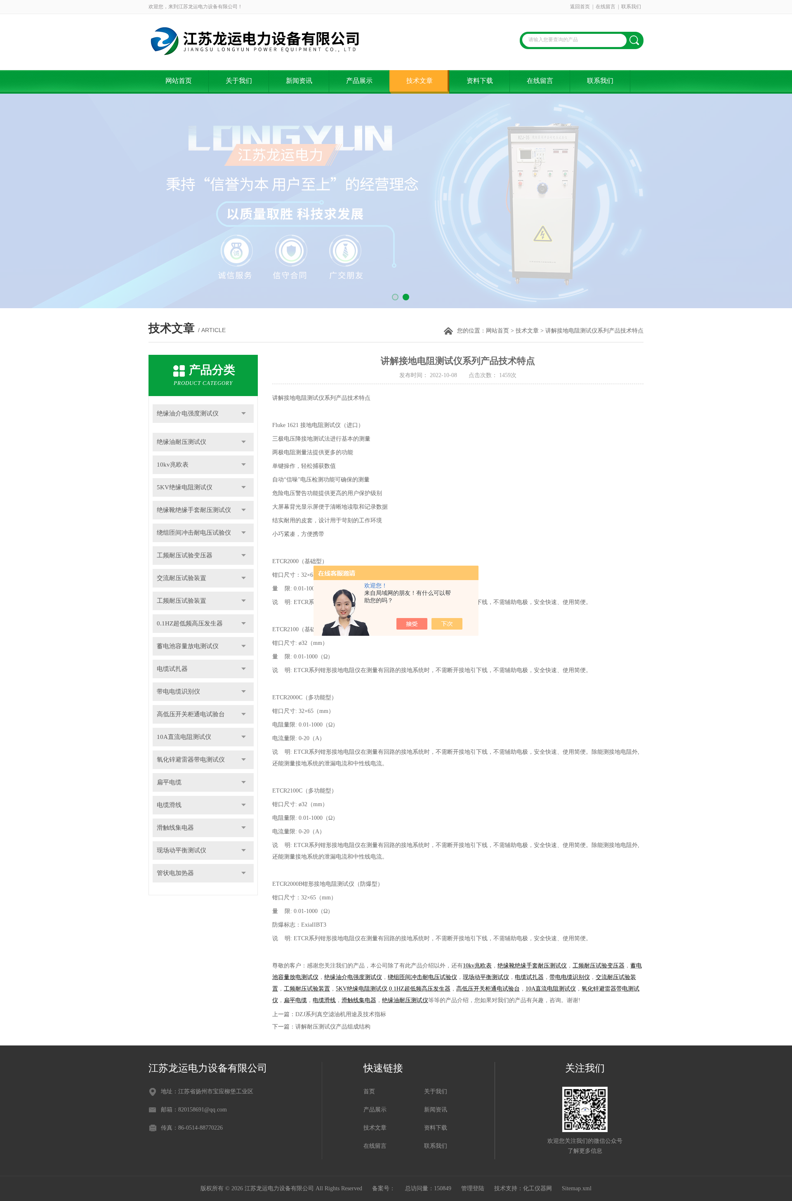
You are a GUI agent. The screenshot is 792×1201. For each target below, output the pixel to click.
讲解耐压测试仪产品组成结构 (332, 1027)
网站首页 (178, 80)
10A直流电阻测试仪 (184, 737)
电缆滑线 (169, 805)
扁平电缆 (169, 782)
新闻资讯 (299, 80)
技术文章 (419, 80)
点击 (243, 413)
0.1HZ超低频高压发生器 (190, 623)
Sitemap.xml (577, 1188)
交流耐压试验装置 (181, 578)
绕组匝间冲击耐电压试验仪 (194, 532)
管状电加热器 (175, 873)
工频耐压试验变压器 (184, 555)
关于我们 (239, 80)
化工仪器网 (537, 1188)
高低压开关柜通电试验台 (191, 714)
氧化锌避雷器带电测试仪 (191, 759)
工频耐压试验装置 (181, 600)
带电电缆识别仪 (178, 691)
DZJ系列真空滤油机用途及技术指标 (340, 1014)
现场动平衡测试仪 (181, 850)
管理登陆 (472, 1188)
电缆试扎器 (172, 668)
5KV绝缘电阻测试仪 (184, 487)
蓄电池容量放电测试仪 (188, 646)
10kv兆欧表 (173, 464)
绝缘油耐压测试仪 (181, 442)
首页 (369, 1091)
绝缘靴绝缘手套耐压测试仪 (194, 510)
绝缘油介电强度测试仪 (188, 413)
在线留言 (605, 6)
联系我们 (631, 6)
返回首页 (580, 6)
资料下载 (480, 80)
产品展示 (359, 80)
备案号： (383, 1188)
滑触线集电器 (175, 827)
